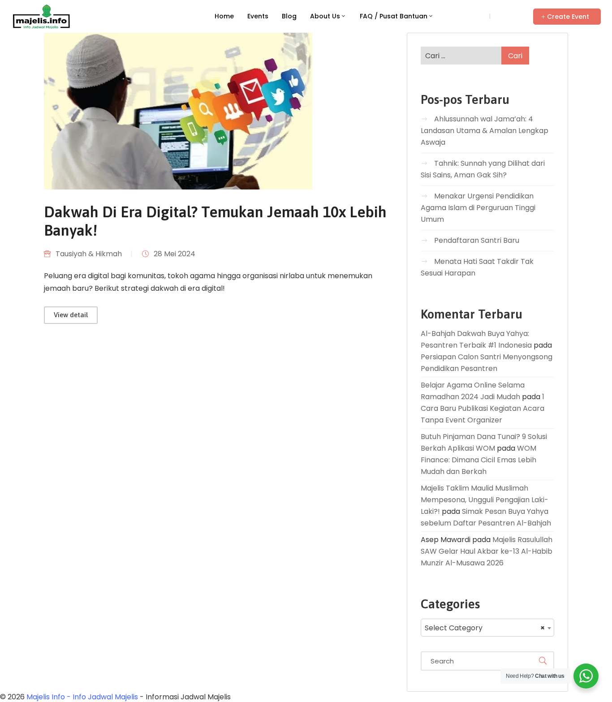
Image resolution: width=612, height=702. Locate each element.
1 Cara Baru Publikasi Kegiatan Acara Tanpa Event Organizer (482, 408)
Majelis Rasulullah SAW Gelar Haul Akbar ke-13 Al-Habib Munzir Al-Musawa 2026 (486, 551)
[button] (567, 17)
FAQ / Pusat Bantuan (393, 16)
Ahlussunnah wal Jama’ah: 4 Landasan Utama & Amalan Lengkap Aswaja (484, 130)
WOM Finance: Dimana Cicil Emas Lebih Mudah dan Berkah (478, 460)
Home (224, 16)
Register (507, 16)
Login (476, 16)
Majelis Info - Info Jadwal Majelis (82, 697)
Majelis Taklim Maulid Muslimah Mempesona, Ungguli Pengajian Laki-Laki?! (484, 500)
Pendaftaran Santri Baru (476, 240)
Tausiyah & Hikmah (89, 254)
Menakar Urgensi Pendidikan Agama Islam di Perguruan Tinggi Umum (478, 207)
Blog (289, 16)
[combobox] (487, 628)
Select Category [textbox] (485, 628)
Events (257, 16)
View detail (71, 315)
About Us (325, 16)
